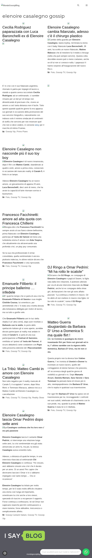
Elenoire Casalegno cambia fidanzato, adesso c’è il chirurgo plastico (68, 31)
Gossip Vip (10, 131)
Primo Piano (22, 131)
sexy (37, 125)
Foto (53, 72)
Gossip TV (60, 72)
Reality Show (38, 397)
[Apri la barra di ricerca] (78, 5)
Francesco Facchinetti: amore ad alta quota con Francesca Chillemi (21, 219)
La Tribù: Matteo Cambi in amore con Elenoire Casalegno (23, 373)
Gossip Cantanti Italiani (16, 515)
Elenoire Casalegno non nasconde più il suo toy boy (21, 153)
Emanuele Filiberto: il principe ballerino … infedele (19, 288)
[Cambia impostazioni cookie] (4, 553)
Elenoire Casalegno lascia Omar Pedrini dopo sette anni (22, 419)
